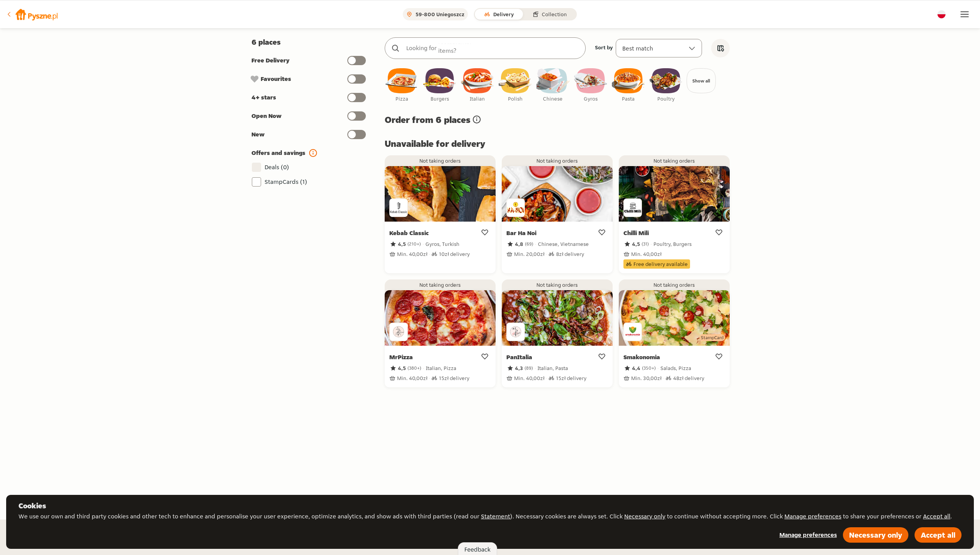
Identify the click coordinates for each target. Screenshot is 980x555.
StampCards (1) (286, 182)
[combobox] (493, 48)
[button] (32, 14)
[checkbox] (402, 85)
